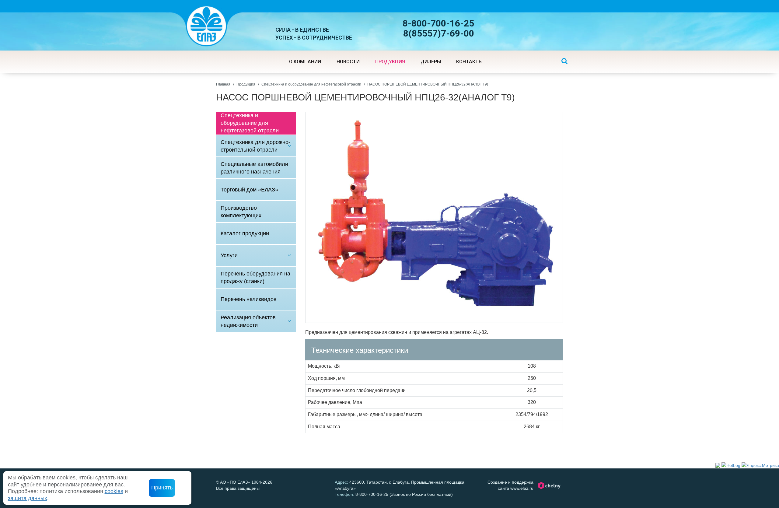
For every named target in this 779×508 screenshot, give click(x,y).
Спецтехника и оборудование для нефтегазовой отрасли (311, 84)
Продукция (245, 84)
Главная (223, 84)
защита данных (27, 498)
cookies (114, 491)
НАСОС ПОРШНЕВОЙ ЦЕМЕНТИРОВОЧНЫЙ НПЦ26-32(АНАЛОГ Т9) (427, 84)
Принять (162, 488)
